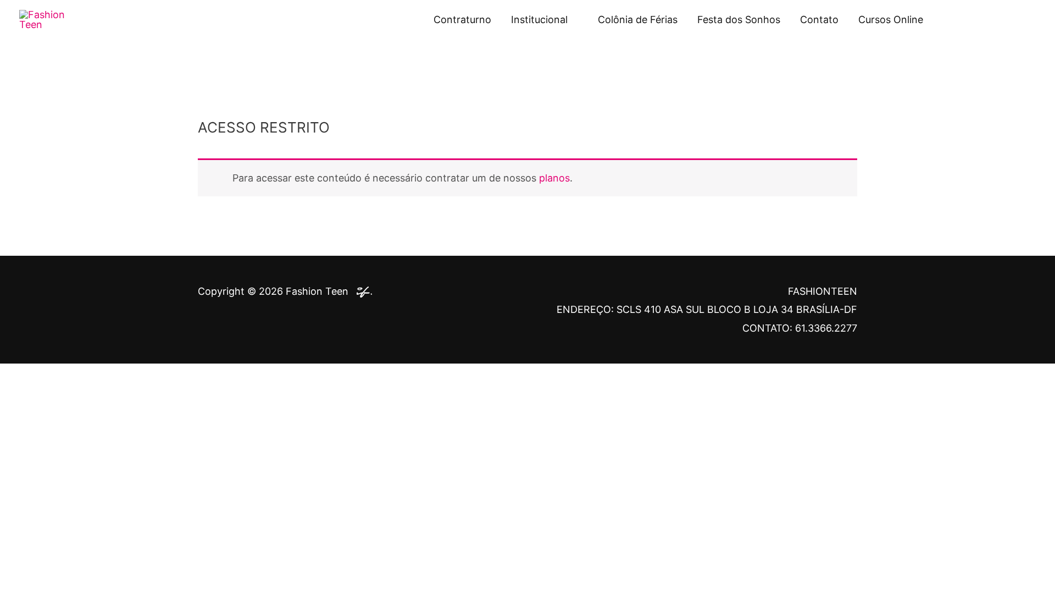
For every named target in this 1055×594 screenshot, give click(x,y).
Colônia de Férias (638, 19)
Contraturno (462, 19)
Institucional (539, 19)
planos (554, 178)
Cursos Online (890, 19)
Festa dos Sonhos (738, 19)
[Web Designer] (361, 291)
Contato (819, 19)
